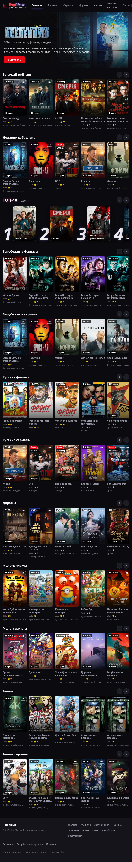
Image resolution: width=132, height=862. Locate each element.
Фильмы (52, 5)
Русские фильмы (16, 377)
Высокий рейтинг (17, 74)
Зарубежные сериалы (20, 314)
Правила (51, 844)
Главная (37, 5)
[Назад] (119, 75)
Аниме (98, 5)
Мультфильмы (15, 565)
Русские (117, 824)
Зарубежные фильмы (20, 251)
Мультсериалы (15, 628)
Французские (90, 830)
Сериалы (68, 5)
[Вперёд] (126, 75)
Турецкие (73, 830)
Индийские (108, 830)
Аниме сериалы (112, 5)
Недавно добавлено (19, 137)
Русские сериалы (16, 440)
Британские (75, 835)
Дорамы (84, 5)
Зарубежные (101, 824)
